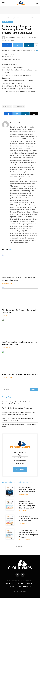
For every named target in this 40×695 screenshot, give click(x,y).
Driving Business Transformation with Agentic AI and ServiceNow (28, 518)
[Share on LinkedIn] (29, 45)
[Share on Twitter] (18, 45)
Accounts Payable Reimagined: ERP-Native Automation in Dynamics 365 (28, 489)
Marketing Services (24, 584)
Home (3, 18)
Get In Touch (11, 584)
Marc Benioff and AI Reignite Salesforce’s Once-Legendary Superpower (19, 279)
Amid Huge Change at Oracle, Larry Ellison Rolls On (20, 374)
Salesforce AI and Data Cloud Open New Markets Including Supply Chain (19, 343)
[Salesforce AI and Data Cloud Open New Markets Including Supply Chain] (20, 329)
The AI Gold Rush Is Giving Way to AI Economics (17, 408)
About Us (15, 581)
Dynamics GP (7, 106)
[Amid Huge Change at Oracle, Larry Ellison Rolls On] (20, 361)
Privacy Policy (26, 581)
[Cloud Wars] (20, 3)
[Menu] (3, 3)
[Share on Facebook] (7, 45)
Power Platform (19, 106)
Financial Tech (7, 21)
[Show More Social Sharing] (36, 45)
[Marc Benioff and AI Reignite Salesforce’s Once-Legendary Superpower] (20, 264)
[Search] (37, 3)
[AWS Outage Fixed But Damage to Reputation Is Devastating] (20, 297)
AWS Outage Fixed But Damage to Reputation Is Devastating (19, 311)
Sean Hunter (11, 37)
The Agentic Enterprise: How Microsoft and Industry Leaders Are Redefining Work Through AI (28, 533)
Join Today (20, 469)
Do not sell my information (20, 586)
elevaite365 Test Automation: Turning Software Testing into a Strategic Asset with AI (27, 504)
